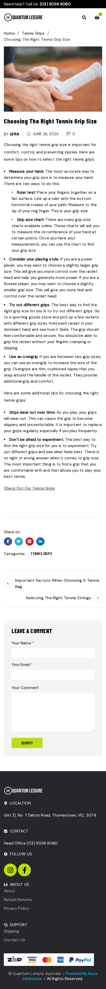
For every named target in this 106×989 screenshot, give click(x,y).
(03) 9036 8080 (42, 843)
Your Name (23, 643)
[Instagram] (10, 870)
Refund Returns (18, 899)
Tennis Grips (33, 33)
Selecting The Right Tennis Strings (58, 597)
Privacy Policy (16, 908)
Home (9, 33)
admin (14, 134)
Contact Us (14, 940)
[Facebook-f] (24, 870)
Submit (27, 742)
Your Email (22, 664)
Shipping (11, 931)
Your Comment (25, 687)
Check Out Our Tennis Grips (29, 488)
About (9, 891)
